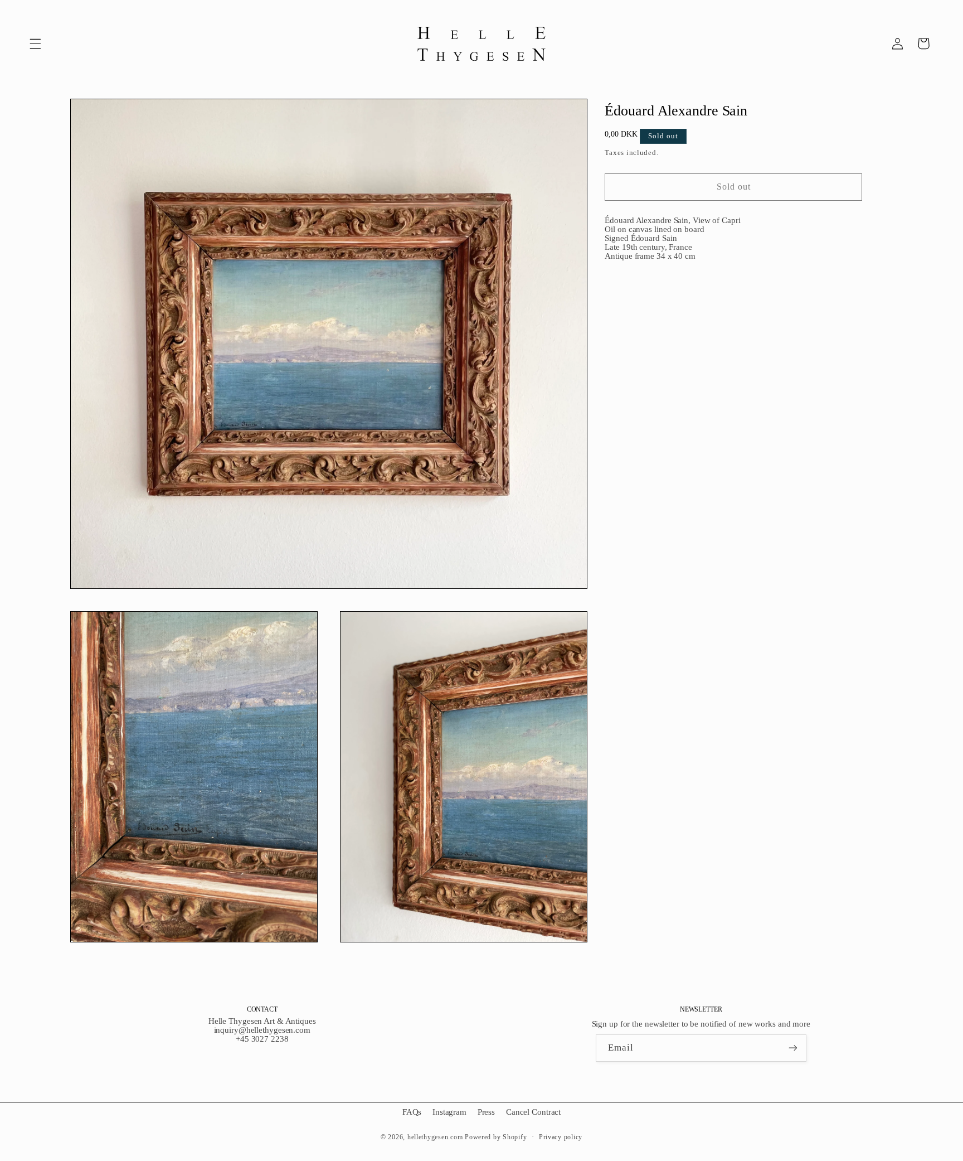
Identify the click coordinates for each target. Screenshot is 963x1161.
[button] (35, 43)
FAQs (412, 1111)
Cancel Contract (533, 1111)
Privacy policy (560, 1137)
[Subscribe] (793, 1048)
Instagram (449, 1111)
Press (486, 1111)
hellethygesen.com (435, 1137)
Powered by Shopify (496, 1137)
